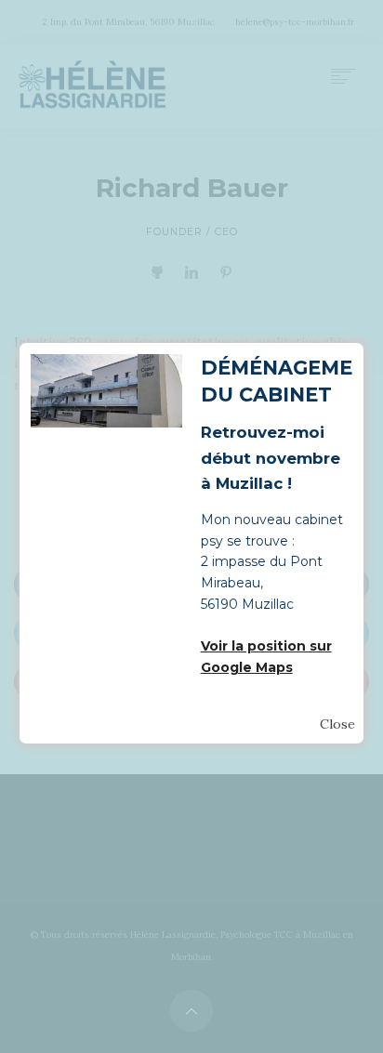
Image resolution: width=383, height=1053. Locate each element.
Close (337, 724)
